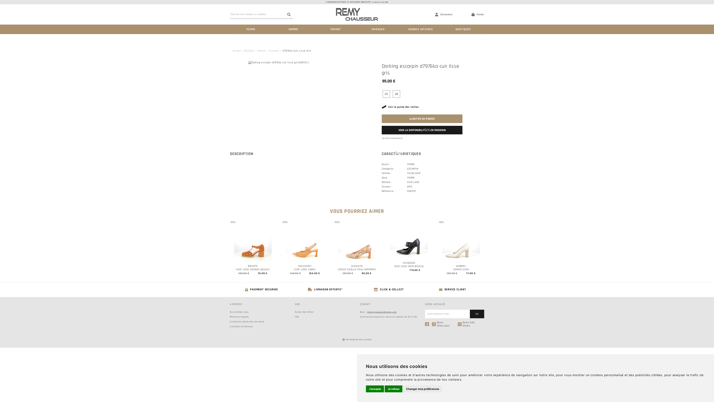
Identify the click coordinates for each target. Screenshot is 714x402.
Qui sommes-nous (239, 312)
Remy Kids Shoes (469, 324)
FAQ (297, 316)
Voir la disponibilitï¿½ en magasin (422, 130)
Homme (293, 29)
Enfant (336, 29)
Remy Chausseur (443, 324)
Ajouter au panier (422, 119)
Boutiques (463, 29)
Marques (378, 29)
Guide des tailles (304, 312)
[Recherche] (289, 14)
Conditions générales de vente (247, 321)
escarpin (274, 50)
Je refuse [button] (393, 388)
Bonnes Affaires (421, 29)
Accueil (237, 50)
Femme (250, 29)
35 (386, 94)
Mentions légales (239, 316)
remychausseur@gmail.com (382, 312)
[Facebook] (427, 324)
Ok (477, 314)
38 (396, 94)
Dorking (248, 50)
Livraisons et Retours (241, 326)
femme (261, 50)
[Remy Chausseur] (357, 14)
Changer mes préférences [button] (422, 388)
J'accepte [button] (375, 388)
